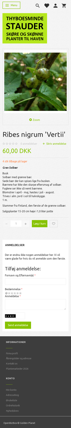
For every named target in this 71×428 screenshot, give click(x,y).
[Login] (55, 5)
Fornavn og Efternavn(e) (19, 275)
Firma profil (12, 353)
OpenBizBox (10, 423)
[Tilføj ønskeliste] (54, 223)
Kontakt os (12, 363)
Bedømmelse (12, 289)
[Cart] (64, 5)
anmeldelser (28, 143)
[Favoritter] (46, 5)
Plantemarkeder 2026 (17, 368)
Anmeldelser (14, 245)
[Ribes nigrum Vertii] (35, 81)
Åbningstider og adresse (18, 358)
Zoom (36, 119)
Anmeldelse (12, 296)
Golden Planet (27, 423)
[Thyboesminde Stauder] (24, 27)
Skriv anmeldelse (56, 143)
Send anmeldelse (18, 325)
